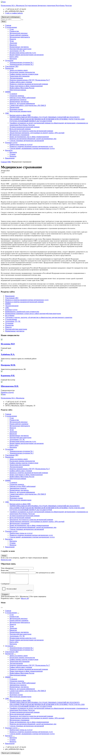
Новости (13, 39)
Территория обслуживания (19, 76)
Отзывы (13, 154)
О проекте (13, 94)
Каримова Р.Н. (8, 375)
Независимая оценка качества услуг (23, 53)
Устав (12, 41)
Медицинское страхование (19, 135)
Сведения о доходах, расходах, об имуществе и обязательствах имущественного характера (38, 317)
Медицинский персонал (18, 33)
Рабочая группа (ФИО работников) (23, 98)
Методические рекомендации (20, 111)
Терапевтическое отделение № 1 (21, 62)
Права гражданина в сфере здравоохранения (26, 86)
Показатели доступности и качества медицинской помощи (31, 131)
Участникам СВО (11, 66)
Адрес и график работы (14, 13)
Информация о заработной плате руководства (22, 311)
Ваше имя (4, 570)
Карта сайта (14, 57)
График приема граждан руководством (24, 74)
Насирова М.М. (8, 365)
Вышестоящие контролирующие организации (27, 55)
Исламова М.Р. (8, 344)
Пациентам (9, 68)
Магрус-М (25, 598)
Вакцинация (9, 158)
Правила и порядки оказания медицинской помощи (29, 84)
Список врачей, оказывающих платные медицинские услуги (32, 148)
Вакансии (13, 45)
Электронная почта (8, 573)
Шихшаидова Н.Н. (10, 386)
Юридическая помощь (18, 90)
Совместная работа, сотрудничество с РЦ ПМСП (28, 105)
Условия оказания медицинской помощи (25, 127)
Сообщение (5, 584)
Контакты (13, 58)
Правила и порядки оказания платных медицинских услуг (31, 146)
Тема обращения (7, 568)
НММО (8, 92)
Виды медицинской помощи (20, 129)
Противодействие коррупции (20, 49)
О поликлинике (11, 27)
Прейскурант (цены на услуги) (21, 144)
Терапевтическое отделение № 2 (21, 64)
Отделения (9, 60)
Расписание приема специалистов (22, 72)
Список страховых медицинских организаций (27, 140)
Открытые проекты (17, 96)
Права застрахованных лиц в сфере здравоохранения (29, 137)
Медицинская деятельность (20, 37)
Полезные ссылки (16, 109)
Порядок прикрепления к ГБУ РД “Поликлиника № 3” (30, 80)
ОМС (7, 113)
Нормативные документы (19, 47)
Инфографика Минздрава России (22, 88)
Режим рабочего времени (19, 35)
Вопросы (13, 156)
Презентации (14, 107)
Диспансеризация (16, 78)
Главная (8, 25)
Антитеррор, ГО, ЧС (17, 51)
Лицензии (13, 43)
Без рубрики (9, 315)
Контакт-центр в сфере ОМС (20, 115)
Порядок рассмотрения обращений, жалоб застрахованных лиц (33, 139)
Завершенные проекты (18, 99)
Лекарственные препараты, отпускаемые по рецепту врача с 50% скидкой (37, 133)
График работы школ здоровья (21, 82)
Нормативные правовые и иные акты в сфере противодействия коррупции (33, 313)
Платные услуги (11, 142)
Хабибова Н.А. (8, 354)
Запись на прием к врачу (19, 70)
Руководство (14, 31)
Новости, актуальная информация (22, 103)
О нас (12, 29)
